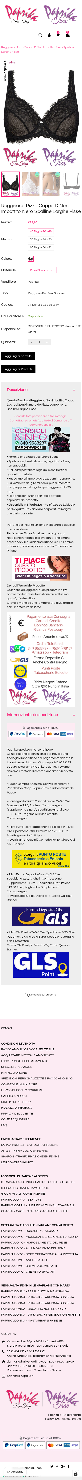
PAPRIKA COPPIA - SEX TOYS (21, 1199)
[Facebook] (57, 1466)
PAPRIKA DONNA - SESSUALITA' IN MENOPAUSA (35, 1291)
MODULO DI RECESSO (16, 1107)
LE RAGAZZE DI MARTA (17, 1162)
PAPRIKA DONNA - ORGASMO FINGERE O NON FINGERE (40, 1314)
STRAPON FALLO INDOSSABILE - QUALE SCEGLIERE (38, 1182)
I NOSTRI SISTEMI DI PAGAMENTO (24, 1061)
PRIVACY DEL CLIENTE (17, 1113)
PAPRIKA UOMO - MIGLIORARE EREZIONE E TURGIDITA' (40, 1236)
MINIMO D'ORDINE (14, 1072)
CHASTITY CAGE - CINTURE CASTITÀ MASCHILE (34, 1211)
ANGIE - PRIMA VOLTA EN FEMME (24, 1150)
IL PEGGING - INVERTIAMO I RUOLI (25, 1187)
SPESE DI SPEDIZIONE (16, 1066)
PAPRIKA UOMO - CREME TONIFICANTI (28, 1271)
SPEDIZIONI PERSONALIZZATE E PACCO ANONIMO (36, 1078)
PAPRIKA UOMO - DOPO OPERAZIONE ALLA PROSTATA (39, 1254)
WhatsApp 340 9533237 (54, 762)
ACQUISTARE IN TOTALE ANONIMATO (27, 1055)
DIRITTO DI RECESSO (16, 1101)
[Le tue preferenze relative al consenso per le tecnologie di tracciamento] (75, 1473)
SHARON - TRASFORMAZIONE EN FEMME (30, 1156)
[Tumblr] (68, 1466)
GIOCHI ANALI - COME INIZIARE (23, 1193)
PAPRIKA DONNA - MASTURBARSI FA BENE (31, 1320)
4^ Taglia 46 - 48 (41, 231)
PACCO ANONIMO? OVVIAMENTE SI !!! (27, 1049)
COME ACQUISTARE (15, 1119)
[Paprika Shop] (41, 14)
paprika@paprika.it (20, 1375)
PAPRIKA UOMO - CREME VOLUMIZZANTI (29, 1265)
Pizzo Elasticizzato (42, 270)
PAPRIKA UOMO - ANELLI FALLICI (24, 1260)
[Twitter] (51, 1466)
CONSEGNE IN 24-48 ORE (19, 1084)
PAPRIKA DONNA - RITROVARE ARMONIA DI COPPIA (37, 1297)
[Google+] (63, 1466)
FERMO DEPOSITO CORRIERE (22, 1090)
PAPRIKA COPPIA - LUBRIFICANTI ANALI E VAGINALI (37, 1205)
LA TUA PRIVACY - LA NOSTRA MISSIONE (30, 1144)
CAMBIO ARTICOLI (14, 1095)
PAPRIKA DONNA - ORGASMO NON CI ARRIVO (33, 1308)
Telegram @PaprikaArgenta (37, 766)
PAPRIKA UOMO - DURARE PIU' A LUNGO (29, 1230)
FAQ (4, 1125)
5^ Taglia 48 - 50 (41, 239)
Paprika (33, 281)
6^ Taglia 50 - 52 (41, 247)
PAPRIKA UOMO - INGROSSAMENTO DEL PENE (34, 1242)
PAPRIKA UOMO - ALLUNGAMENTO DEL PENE (33, 1248)
